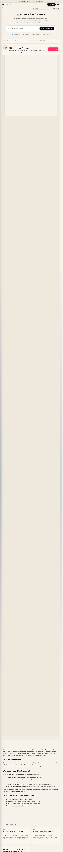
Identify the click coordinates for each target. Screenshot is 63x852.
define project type (23, 803)
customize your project (18, 806)
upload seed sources (35, 803)
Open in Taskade (52, 737)
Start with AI (52, 49)
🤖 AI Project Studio (15, 801)
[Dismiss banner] (60, 1)
